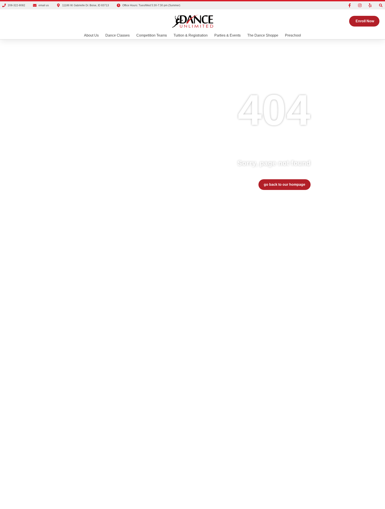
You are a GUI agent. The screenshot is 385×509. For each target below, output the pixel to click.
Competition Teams (151, 35)
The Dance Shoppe (262, 35)
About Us (91, 35)
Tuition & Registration (191, 35)
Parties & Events (227, 35)
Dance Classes (117, 35)
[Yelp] (370, 5)
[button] (380, 5)
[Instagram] (360, 5)
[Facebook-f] (350, 5)
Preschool (293, 35)
